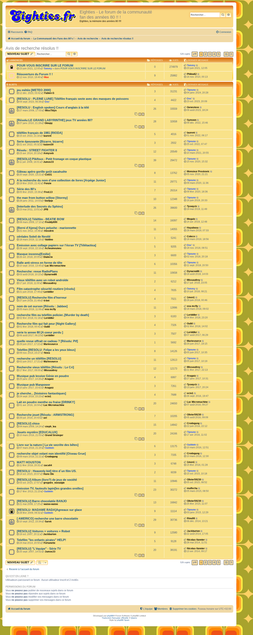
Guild (47, 326)
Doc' (47, 101)
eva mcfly (50, 309)
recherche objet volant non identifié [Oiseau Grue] (51, 453)
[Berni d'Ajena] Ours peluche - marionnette (46, 227)
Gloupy (49, 123)
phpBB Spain (123, 620)
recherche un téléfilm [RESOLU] (39, 358)
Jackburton (49, 534)
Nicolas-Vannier (196, 539)
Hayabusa (192, 227)
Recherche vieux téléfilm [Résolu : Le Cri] (45, 367)
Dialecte (48, 257)
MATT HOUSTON (29, 462)
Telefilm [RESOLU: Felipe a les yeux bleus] (46, 349)
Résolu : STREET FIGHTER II (37, 150)
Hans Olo (48, 474)
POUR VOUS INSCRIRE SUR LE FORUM (45, 65)
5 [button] (218, 54)
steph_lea (50, 426)
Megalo (191, 219)
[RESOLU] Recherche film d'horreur (42, 297)
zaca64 (48, 465)
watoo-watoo (51, 504)
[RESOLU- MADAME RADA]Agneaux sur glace (49, 509)
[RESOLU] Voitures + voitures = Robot (43, 531)
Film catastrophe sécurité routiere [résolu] (46, 288)
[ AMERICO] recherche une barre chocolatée (47, 518)
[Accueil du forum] (43, 16)
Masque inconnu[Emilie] (33, 254)
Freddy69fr (51, 222)
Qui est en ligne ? (17, 576)
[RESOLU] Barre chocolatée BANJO (42, 501)
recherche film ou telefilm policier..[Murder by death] (53, 315)
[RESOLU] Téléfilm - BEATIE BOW (40, 219)
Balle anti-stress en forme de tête (39, 262)
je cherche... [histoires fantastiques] (41, 393)
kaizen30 (48, 144)
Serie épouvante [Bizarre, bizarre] (40, 141)
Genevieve (193, 107)
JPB (45, 209)
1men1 (191, 297)
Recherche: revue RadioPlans (37, 271)
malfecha (192, 488)
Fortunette (49, 543)
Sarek (48, 521)
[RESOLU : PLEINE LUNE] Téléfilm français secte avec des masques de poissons (73, 98)
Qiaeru (134, 618)
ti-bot (46, 300)
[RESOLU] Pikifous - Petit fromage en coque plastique (54, 159)
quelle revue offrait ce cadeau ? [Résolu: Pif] (47, 341)
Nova (47, 352)
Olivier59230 (194, 414)
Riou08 (191, 518)
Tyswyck (192, 206)
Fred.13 (48, 192)
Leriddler (49, 291)
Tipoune (191, 90)
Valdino (49, 239)
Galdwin (49, 447)
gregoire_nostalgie (54, 482)
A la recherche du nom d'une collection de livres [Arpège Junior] (61, 180)
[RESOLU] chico (28, 423)
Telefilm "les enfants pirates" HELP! (41, 540)
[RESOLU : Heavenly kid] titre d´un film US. (46, 471)
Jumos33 (48, 162)
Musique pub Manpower (33, 384)
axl (45, 417)
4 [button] (214, 54)
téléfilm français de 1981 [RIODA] (39, 132)
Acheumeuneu (53, 248)
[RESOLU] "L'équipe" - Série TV (39, 548)
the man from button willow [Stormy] (42, 197)
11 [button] (226, 54)
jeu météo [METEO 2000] (34, 90)
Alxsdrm (49, 230)
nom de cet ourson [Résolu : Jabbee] (42, 306)
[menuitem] (28, 32)
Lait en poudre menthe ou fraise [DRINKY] (46, 402)
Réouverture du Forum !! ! (35, 74)
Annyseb (48, 153)
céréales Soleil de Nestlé (33, 236)
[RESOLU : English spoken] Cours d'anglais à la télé (53, 107)
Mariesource (51, 344)
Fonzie (47, 183)
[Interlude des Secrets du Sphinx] (40, 206)
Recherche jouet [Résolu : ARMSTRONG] (45, 414)
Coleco (191, 236)
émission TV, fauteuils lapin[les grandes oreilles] (50, 488)
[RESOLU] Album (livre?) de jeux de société (47, 479)
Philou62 (192, 74)
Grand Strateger (54, 435)
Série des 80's (26, 189)
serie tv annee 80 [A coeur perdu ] (40, 332)
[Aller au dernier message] (197, 65)
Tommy (48, 68)
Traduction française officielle (115, 618)
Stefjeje (48, 200)
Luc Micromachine (55, 265)
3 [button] (210, 54)
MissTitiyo (51, 110)
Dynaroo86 (50, 274)
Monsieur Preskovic (198, 171)
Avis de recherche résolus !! (32, 48)
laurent (47, 135)
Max (46, 77)
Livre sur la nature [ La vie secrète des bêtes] (47, 444)
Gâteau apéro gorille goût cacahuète (42, 171)
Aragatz (49, 379)
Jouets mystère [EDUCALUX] (37, 432)
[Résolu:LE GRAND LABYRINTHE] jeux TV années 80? (55, 120)
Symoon (191, 120)
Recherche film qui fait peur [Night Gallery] (46, 323)
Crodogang (193, 423)
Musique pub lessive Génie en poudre (43, 376)
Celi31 (48, 174)
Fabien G (49, 93)
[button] (195, 54)
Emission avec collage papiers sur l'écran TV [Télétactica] (56, 245)
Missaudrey (50, 283)
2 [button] (205, 54)
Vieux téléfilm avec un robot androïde (42, 280)
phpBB (110, 616)
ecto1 (48, 396)
